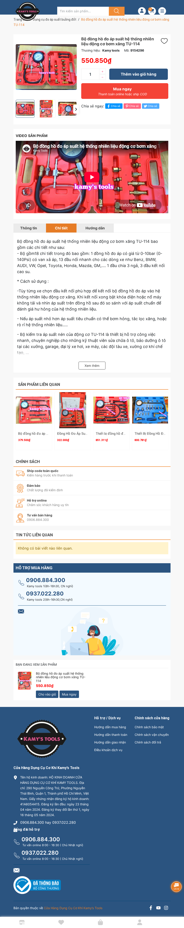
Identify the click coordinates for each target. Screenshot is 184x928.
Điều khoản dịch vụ (108, 750)
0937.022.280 (45, 593)
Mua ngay (122, 91)
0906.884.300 (45, 580)
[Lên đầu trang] (176, 909)
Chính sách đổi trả (148, 742)
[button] (76, 109)
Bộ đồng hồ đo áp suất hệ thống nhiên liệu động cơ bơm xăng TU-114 (60, 677)
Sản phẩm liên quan (39, 384)
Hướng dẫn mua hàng (110, 727)
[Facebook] (151, 908)
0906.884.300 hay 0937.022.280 (48, 822)
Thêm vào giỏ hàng (138, 74)
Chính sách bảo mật (149, 727)
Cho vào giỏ (47, 694)
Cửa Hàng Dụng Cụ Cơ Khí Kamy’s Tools (73, 908)
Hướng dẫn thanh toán (110, 735)
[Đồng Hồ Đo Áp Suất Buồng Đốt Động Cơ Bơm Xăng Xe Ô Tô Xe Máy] (73, 410)
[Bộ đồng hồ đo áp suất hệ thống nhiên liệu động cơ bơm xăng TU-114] (25, 681)
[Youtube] (158, 908)
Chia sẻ (115, 106)
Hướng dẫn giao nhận (110, 742)
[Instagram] (166, 908)
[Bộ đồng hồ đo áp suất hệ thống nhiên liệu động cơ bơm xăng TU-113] (34, 410)
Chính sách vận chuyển (152, 735)
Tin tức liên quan (34, 534)
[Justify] (116, 11)
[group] (46, 67)
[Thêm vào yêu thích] (165, 41)
